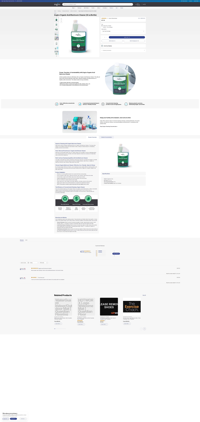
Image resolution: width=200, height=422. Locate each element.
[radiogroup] (123, 26)
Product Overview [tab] (92, 137)
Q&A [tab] (26, 240)
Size (102, 24)
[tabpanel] (100, 186)
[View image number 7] (56, 48)
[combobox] (123, 31)
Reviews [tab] (22, 240)
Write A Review (116, 253)
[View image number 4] (56, 34)
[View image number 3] (56, 29)
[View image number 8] (56, 53)
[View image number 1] (56, 19)
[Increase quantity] (107, 37)
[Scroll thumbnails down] (56, 56)
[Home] (57, 4)
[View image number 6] (56, 43)
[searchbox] (23, 263)
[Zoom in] (61, 19)
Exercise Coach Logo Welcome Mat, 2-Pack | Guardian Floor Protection (132, 319)
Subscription (103, 29)
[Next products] (144, 328)
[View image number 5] (56, 38)
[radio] (101, 25)
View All (144, 295)
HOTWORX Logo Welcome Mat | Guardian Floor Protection (85, 319)
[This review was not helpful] (178, 273)
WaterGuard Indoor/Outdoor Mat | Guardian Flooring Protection (63, 319)
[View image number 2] (56, 24)
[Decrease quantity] (103, 37)
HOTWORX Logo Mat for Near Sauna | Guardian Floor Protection (108, 319)
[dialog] (14, 416)
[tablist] (100, 137)
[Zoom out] (61, 21)
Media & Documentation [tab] (106, 137)
